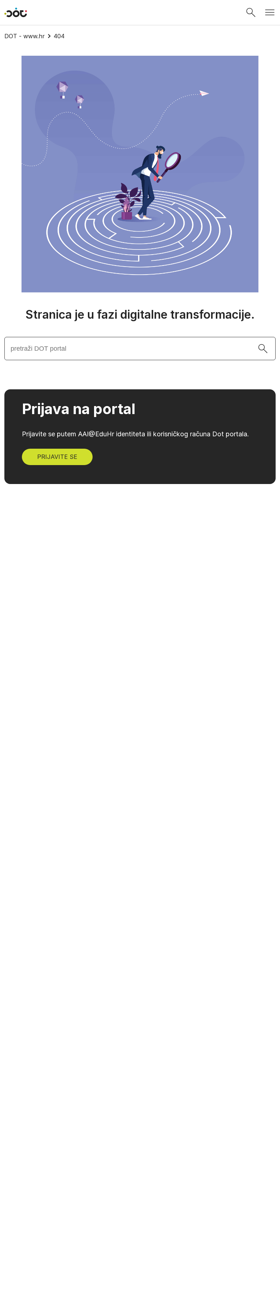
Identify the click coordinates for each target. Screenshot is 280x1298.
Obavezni (88, 1237)
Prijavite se (57, 456)
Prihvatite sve (234, 1278)
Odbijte (89, 1278)
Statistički (89, 1254)
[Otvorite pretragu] (251, 12)
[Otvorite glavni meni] (270, 12)
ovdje (156, 1220)
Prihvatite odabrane (157, 1278)
